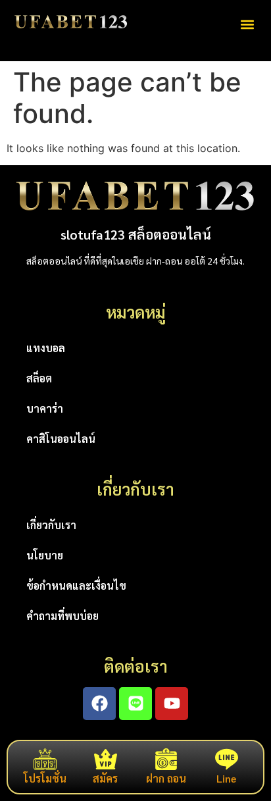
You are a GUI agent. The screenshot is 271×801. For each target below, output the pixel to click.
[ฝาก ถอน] (166, 759)
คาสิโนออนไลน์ (60, 439)
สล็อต (39, 378)
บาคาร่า (44, 408)
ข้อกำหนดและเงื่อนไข (76, 585)
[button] (247, 24)
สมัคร (105, 778)
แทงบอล (45, 348)
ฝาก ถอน (166, 778)
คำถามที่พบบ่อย (62, 616)
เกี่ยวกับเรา (51, 525)
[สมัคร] (105, 759)
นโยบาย (44, 555)
